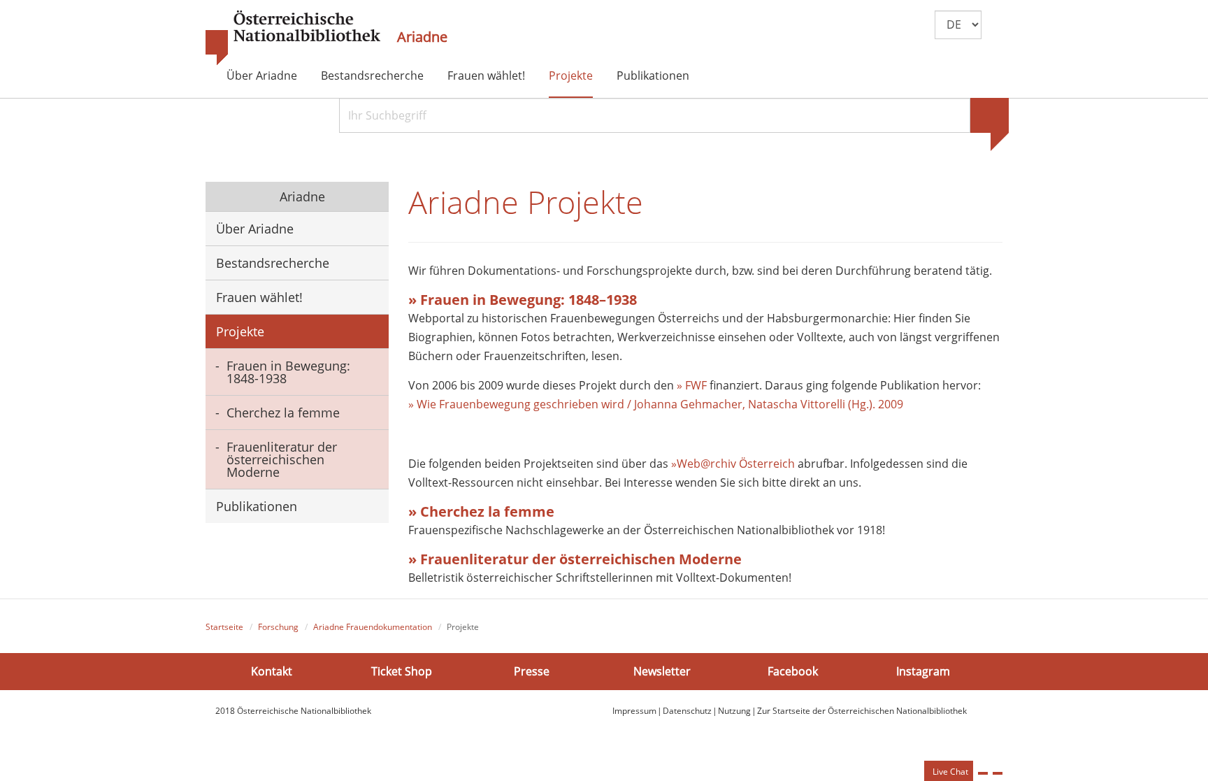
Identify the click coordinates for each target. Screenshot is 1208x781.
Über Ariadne (261, 75)
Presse (531, 671)
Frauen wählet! (486, 75)
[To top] (997, 773)
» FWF (692, 385)
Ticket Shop (401, 671)
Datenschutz (687, 711)
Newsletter (662, 671)
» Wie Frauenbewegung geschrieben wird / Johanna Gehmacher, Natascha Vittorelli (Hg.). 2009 (655, 404)
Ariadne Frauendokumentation (372, 627)
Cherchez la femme (283, 412)
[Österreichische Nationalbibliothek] (293, 38)
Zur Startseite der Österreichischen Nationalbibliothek (862, 711)
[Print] (983, 773)
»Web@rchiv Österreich (733, 463)
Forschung (278, 627)
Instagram (923, 671)
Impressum (634, 711)
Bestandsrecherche (372, 75)
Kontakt (271, 671)
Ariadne (422, 37)
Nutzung (734, 711)
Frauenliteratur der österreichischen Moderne (281, 459)
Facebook (793, 671)
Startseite (224, 627)
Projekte (571, 75)
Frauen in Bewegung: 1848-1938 (288, 372)
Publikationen (653, 75)
